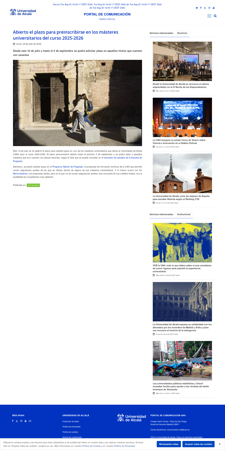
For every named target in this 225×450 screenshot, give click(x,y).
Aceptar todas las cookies (198, 444)
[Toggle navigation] (209, 15)
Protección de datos (70, 421)
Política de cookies (70, 432)
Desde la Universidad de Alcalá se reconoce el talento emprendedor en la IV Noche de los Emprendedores (181, 85)
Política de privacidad (71, 426)
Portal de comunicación (107, 14)
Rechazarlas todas (168, 444)
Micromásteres (20, 173)
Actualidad (33, 185)
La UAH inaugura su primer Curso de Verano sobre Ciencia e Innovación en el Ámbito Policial (179, 141)
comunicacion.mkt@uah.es (178, 429)
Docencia (182, 32)
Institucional (183, 214)
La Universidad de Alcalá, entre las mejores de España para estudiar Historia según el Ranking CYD (181, 197)
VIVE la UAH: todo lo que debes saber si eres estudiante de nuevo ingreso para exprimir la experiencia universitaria (182, 268)
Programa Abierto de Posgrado (67, 166)
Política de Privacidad (124, 445)
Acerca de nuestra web (72, 437)
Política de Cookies (91, 445)
